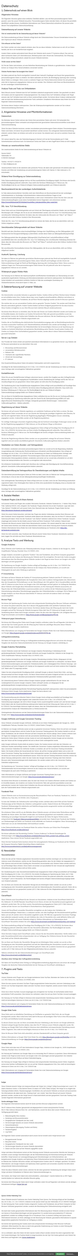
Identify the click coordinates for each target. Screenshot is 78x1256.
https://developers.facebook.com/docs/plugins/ (16, 510)
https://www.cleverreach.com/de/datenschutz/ (16, 955)
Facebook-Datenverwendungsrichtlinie (26, 819)
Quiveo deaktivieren (28, 1237)
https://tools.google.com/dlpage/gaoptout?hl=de (42, 615)
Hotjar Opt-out (22, 1184)
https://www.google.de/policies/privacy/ (41, 777)
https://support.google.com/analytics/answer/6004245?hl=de (30, 633)
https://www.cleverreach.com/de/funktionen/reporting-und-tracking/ (53, 922)
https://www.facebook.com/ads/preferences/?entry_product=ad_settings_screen (42, 836)
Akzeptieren (60, 1254)
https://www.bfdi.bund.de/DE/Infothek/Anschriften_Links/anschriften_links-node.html (29, 202)
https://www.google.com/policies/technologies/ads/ (27, 715)
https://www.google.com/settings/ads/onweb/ (16, 693)
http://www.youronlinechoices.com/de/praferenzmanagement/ (21, 846)
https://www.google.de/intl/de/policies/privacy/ (16, 1073)
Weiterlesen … (70, 1254)
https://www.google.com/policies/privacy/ (37, 1039)
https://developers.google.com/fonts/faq (55, 1037)
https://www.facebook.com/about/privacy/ (15, 830)
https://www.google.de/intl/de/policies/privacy (16, 1006)
